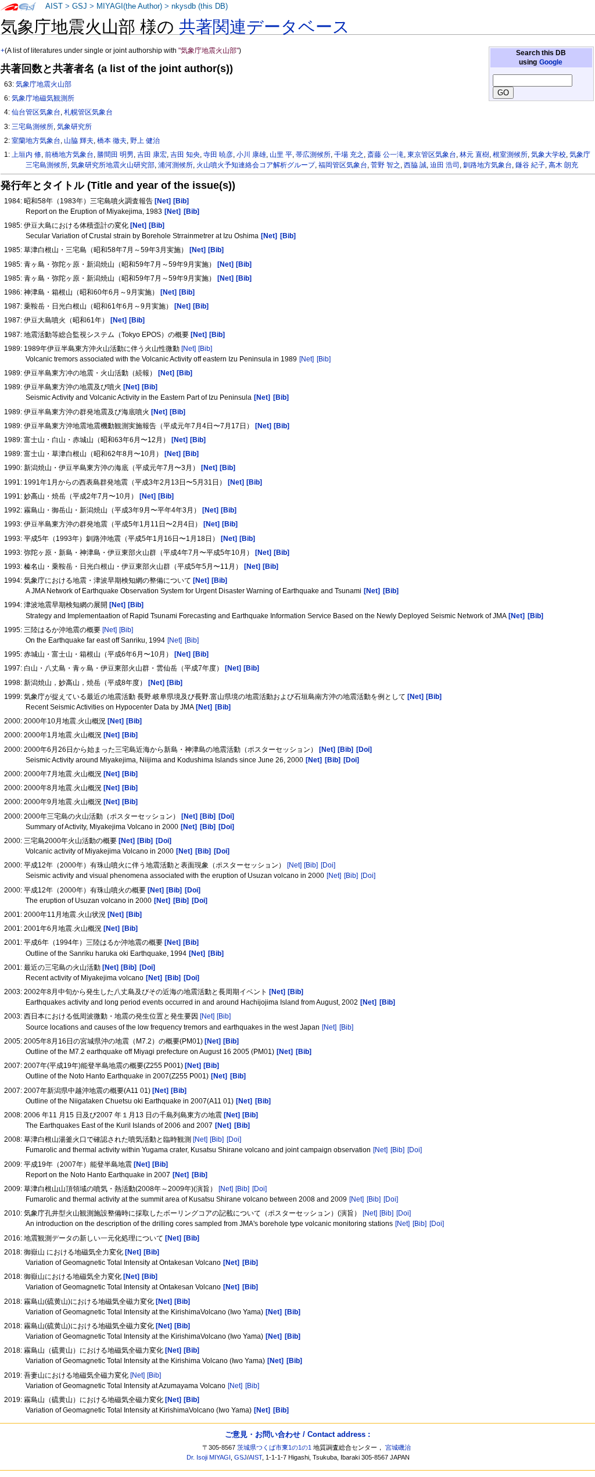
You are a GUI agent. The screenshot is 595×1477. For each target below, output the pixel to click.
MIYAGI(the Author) (129, 6)
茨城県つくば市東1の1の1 (274, 1447)
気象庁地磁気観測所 (43, 98)
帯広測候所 (313, 154)
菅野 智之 (385, 165)
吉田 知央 (185, 154)
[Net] (188, 349)
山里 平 (281, 154)
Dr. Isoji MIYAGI (209, 1457)
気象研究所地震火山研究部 (113, 165)
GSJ (79, 6)
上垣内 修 (26, 154)
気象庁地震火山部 (43, 84)
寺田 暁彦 (218, 154)
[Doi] (328, 865)
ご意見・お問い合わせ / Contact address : (297, 1434)
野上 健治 (145, 141)
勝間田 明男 (115, 154)
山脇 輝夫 (79, 141)
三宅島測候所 (32, 127)
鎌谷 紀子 (530, 165)
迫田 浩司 (445, 165)
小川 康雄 (251, 154)
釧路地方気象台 (487, 165)
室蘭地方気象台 (36, 141)
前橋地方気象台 (69, 154)
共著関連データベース (264, 26)
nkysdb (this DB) (199, 6)
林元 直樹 (474, 154)
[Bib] (205, 349)
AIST (54, 6)
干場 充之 (349, 154)
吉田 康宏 (152, 154)
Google (550, 62)
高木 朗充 (563, 165)
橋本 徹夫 (112, 141)
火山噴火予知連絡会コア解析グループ (255, 165)
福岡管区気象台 (342, 165)
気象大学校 (548, 154)
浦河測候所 (175, 165)
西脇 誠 (415, 165)
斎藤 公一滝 (385, 154)
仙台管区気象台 (36, 112)
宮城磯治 (398, 1447)
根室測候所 (510, 154)
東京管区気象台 (431, 154)
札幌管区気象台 (88, 112)
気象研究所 (74, 127)
